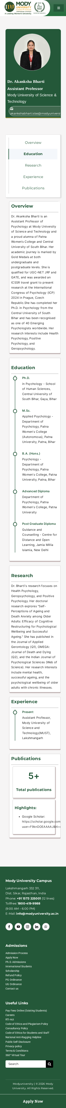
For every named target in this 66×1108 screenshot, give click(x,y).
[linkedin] (36, 926)
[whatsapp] (46, 926)
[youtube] (18, 926)
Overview (33, 142)
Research (33, 165)
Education (33, 154)
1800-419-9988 (29, 903)
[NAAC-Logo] (39, 4)
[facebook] (9, 926)
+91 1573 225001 (29, 898)
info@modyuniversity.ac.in (37, 913)
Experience (33, 177)
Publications (33, 188)
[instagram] (27, 926)
